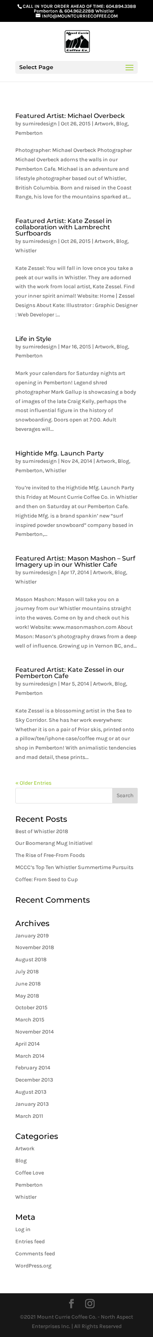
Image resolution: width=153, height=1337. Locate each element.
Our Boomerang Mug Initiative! (54, 843)
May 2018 (27, 995)
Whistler (25, 250)
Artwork (104, 123)
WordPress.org (33, 1265)
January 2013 (32, 1104)
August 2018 (31, 959)
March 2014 (29, 1056)
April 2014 (27, 1044)
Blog (122, 123)
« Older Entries (33, 783)
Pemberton (29, 133)
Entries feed (30, 1241)
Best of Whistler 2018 (41, 831)
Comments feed (35, 1253)
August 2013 (30, 1092)
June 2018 (28, 983)
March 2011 (29, 1116)
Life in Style (33, 339)
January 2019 (32, 935)
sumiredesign (39, 123)
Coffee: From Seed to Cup (46, 879)
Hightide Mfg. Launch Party (59, 453)
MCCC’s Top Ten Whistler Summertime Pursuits (74, 867)
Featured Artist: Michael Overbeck (70, 116)
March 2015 (29, 1019)
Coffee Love (29, 1172)
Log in (23, 1229)
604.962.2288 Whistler (89, 11)
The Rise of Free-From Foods (50, 855)
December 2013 (34, 1079)
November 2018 (34, 947)
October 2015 (31, 1007)
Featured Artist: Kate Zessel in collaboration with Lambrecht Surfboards (63, 227)
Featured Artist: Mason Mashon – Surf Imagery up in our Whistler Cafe (75, 561)
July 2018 (27, 971)
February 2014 (32, 1067)
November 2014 (34, 1031)
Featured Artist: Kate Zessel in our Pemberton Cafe (69, 673)
